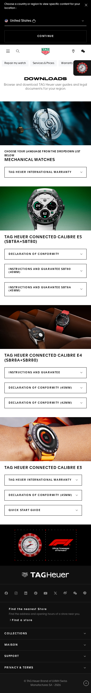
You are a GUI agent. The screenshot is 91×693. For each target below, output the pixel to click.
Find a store (22, 620)
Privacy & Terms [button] (18, 667)
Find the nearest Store (28, 609)
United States (20, 20)
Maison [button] (11, 645)
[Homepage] (45, 51)
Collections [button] (15, 633)
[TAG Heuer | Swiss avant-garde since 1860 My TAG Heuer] (45, 575)
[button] (83, 51)
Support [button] (11, 656)
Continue (62, 36)
